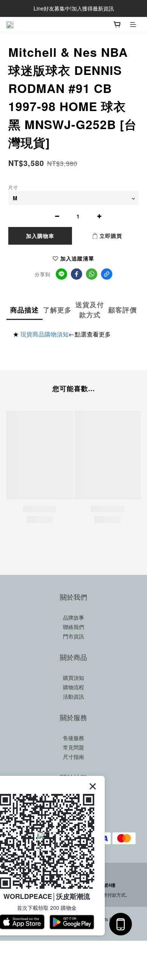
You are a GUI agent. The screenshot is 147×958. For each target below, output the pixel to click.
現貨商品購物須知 (44, 334)
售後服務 (73, 738)
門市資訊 (73, 636)
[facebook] (76, 274)
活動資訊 (73, 696)
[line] (61, 274)
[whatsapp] (91, 274)
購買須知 (73, 677)
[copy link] (106, 274)
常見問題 (73, 747)
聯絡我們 (73, 627)
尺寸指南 (73, 756)
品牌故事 (73, 617)
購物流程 (73, 687)
